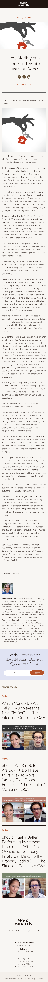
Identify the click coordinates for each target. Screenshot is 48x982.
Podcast (28, 945)
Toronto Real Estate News (26, 100)
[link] (24, 4)
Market (28, 17)
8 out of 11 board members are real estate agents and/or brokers (23, 225)
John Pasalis (25, 84)
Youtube (20, 945)
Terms (19, 975)
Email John (15, 560)
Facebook (20, 952)
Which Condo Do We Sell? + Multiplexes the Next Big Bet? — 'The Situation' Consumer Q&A (23, 710)
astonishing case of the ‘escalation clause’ (23, 249)
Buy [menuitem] (11, 931)
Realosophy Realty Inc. (11, 547)
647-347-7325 (24, 964)
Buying (20, 17)
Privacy (28, 975)
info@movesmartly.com (24, 966)
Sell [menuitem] (17, 931)
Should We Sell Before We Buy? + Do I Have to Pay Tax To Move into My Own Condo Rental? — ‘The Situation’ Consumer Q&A (23, 777)
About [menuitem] (36, 931)
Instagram (30, 952)
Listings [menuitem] (26, 931)
